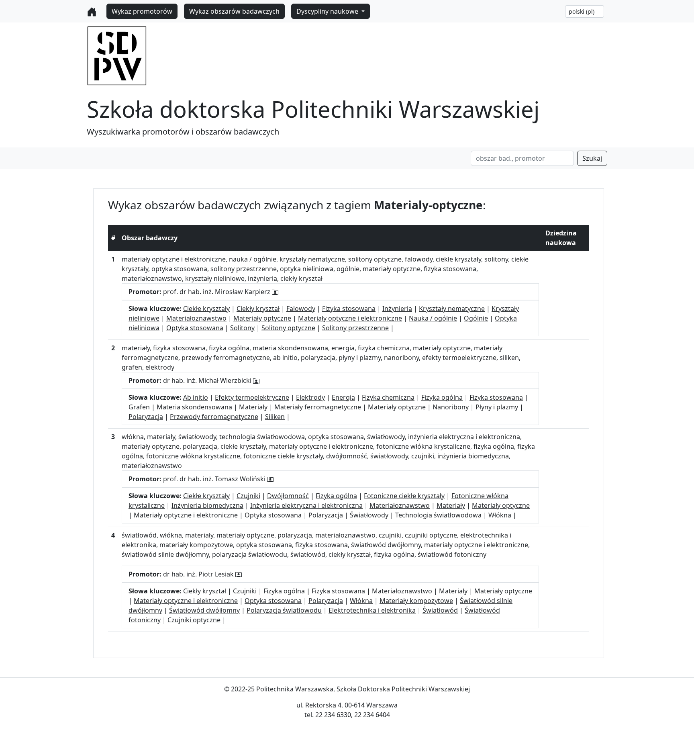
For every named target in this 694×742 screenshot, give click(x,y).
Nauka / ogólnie (433, 318)
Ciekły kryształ (258, 308)
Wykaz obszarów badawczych (234, 11)
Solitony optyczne (288, 327)
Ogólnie (476, 318)
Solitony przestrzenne (355, 327)
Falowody (300, 308)
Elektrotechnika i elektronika (372, 610)
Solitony (242, 327)
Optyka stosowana (194, 327)
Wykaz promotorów (142, 11)
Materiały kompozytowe (416, 600)
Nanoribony (451, 407)
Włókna (499, 515)
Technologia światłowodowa (438, 515)
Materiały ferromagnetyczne (317, 407)
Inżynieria (397, 308)
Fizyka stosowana (349, 308)
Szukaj (592, 158)
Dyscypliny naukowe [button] (328, 11)
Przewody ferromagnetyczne (214, 416)
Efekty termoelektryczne (252, 397)
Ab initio (195, 397)
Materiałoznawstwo (196, 318)
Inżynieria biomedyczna (207, 505)
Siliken (275, 416)
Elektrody (310, 397)
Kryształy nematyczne (452, 308)
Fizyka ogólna (442, 397)
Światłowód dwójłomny (204, 610)
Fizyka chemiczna (388, 397)
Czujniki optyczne (193, 619)
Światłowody (369, 515)
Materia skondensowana (194, 407)
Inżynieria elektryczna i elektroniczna (306, 505)
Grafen (139, 407)
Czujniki (248, 495)
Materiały (253, 407)
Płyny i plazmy (497, 407)
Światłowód (440, 610)
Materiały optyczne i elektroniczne (350, 318)
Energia (343, 397)
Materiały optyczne (262, 318)
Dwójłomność (288, 495)
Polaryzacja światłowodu (284, 610)
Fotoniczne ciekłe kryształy (404, 495)
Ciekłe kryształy (206, 308)
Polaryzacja (146, 416)
